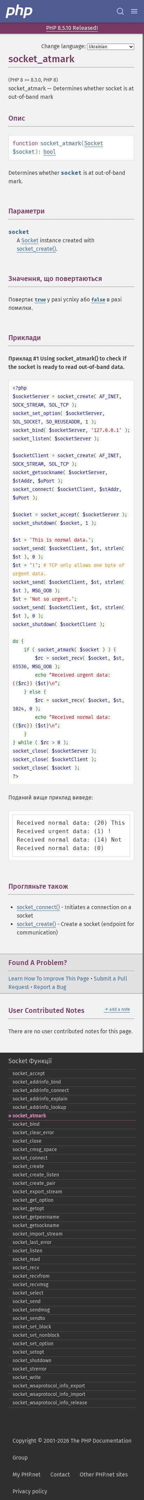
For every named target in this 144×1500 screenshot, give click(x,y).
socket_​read (26, 1259)
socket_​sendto (29, 1318)
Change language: (63, 46)
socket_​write (27, 1377)
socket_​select (28, 1293)
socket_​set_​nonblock (36, 1335)
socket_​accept (29, 1074)
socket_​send (27, 1301)
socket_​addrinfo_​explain (40, 1099)
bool (49, 151)
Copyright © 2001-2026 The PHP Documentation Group (72, 1449)
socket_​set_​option (33, 1344)
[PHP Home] (20, 11)
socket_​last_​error (32, 1242)
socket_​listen (27, 1251)
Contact (60, 1474)
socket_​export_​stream (37, 1192)
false (98, 300)
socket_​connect (30, 1158)
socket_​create (28, 1166)
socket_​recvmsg (30, 1285)
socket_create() (36, 248)
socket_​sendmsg (31, 1310)
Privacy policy (30, 1491)
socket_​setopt (28, 1352)
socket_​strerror (29, 1369)
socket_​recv (26, 1268)
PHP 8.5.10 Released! (72, 28)
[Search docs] (120, 11)
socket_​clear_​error (33, 1133)
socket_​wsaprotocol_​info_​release (50, 1403)
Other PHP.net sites (104, 1474)
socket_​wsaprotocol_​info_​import (49, 1394)
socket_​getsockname (36, 1225)
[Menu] (134, 11)
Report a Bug (50, 987)
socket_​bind (26, 1124)
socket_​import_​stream (38, 1234)
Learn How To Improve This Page (48, 978)
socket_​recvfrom (31, 1276)
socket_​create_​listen (36, 1175)
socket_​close (27, 1141)
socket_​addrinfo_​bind (37, 1082)
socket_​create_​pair (34, 1183)
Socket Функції (30, 1061)
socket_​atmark (29, 1116)
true (40, 300)
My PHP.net (27, 1474)
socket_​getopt (28, 1209)
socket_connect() (38, 907)
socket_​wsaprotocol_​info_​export (49, 1386)
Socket (93, 143)
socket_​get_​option (33, 1200)
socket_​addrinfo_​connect (41, 1090)
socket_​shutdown (32, 1361)
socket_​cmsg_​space (35, 1150)
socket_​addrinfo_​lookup (39, 1107)
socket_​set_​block (32, 1327)
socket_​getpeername (36, 1217)
